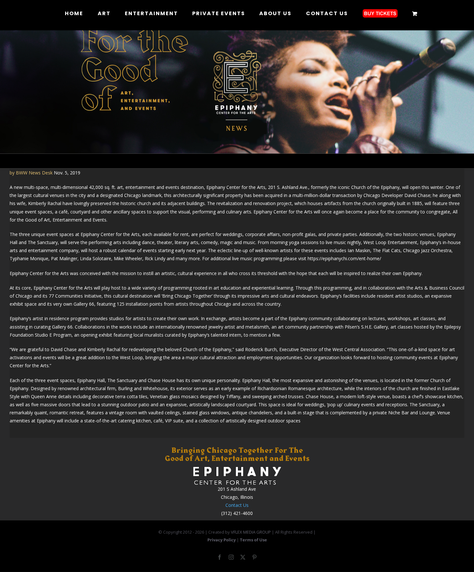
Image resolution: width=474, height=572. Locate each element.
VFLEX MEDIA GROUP (251, 532)
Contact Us (237, 505)
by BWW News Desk (31, 173)
